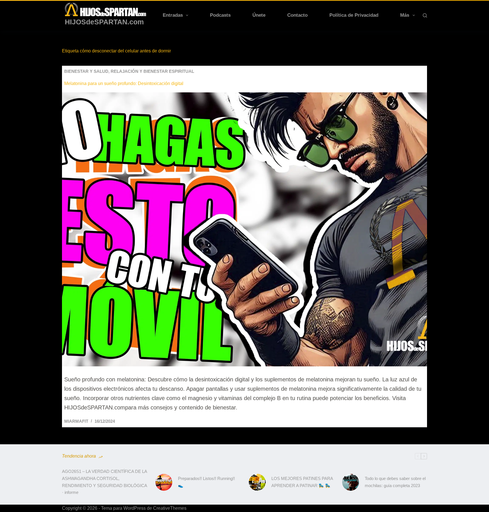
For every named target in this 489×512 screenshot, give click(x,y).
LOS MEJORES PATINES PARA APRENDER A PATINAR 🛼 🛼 (302, 482)
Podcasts (220, 15)
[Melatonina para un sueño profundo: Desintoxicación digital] (244, 229)
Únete (258, 15)
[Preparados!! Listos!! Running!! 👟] (163, 482)
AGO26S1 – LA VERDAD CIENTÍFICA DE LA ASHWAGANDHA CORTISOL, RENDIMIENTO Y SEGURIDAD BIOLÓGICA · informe (104, 482)
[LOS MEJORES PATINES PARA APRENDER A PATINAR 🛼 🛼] (257, 482)
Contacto (297, 15)
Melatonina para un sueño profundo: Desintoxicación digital (123, 83)
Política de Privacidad (353, 15)
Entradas (173, 15)
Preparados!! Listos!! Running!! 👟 (206, 482)
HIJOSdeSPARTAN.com (104, 22)
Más (404, 15)
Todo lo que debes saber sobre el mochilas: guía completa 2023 (395, 482)
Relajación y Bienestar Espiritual (152, 71)
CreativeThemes (169, 508)
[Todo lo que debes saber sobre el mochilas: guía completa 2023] (350, 482)
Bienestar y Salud (86, 71)
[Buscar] (425, 15)
